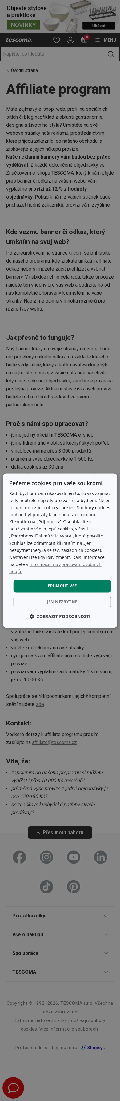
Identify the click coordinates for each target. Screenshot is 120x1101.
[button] (60, 616)
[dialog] (60, 550)
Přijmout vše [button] (62, 585)
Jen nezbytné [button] (62, 601)
